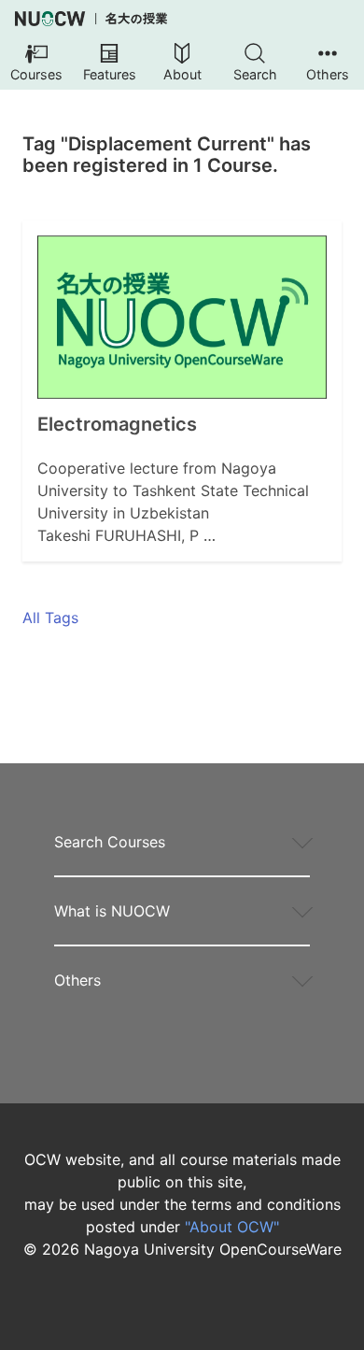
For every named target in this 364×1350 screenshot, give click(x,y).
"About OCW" (232, 1226)
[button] (36, 63)
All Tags (50, 617)
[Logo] (91, 18)
